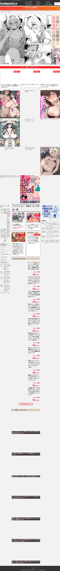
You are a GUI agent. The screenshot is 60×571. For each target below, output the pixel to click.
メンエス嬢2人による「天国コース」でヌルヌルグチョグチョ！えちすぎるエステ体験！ (33, 226)
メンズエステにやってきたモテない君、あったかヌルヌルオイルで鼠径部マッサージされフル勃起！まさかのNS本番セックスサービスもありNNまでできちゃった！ (33, 239)
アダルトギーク (3, 258)
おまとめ (2, 252)
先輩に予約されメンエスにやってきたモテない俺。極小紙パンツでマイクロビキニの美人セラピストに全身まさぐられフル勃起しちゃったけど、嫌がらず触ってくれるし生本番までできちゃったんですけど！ (18, 249)
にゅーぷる (2, 247)
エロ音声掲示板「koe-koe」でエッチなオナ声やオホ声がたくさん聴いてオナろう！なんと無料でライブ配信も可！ (7, 288)
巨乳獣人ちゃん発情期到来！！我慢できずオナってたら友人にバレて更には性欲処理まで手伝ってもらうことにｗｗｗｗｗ (52, 242)
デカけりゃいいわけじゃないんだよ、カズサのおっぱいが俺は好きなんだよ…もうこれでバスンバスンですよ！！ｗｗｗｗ (53, 232)
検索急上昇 (38, 4)
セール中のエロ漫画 (48, 4)
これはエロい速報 (4, 256)
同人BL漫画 (48, 3)
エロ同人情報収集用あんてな (5, 255)
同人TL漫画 (38, 3)
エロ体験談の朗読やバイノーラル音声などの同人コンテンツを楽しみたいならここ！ (7, 273)
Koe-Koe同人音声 (4, 260)
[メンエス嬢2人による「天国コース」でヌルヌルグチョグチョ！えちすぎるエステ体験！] (33, 218)
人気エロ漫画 (28, 4)
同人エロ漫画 (30, 213)
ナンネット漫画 (28, 1)
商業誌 (38, 1)
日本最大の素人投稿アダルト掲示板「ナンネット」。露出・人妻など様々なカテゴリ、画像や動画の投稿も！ (7, 280)
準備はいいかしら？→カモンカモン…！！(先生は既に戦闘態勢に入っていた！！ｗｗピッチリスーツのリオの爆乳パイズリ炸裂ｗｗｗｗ (52, 224)
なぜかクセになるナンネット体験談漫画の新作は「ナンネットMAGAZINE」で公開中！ (7, 267)
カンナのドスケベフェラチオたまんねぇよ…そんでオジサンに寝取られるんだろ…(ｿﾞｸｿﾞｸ (53, 236)
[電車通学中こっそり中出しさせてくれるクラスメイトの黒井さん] (18, 218)
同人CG (48, 1)
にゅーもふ (2, 249)
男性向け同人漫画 (28, 3)
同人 (37, 213)
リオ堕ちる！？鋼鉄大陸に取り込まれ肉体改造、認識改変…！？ (52, 228)
